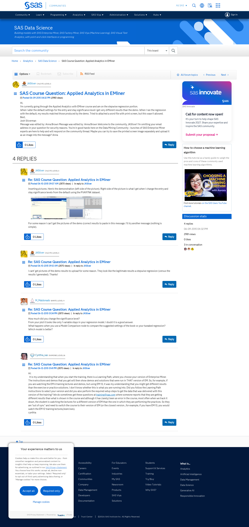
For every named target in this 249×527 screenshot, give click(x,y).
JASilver (31, 83)
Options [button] (23, 74)
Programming (57, 15)
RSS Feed (90, 73)
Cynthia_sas (41, 355)
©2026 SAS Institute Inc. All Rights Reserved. (119, 516)
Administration (118, 15)
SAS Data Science (47, 60)
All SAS (180, 5)
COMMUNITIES (57, 5)
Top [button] (21, 441)
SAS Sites (218, 5)
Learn (39, 15)
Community (21, 15)
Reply (171, 144)
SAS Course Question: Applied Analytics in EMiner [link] (88, 60)
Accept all (29, 490)
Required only (51, 490)
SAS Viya (96, 15)
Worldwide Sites (202, 5)
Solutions (139, 15)
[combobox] (95, 50)
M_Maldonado (42, 300)
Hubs (156, 15)
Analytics (78, 15)
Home (15, 60)
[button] (16, 94)
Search (194, 5)
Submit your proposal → (202, 134)
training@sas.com (105, 394)
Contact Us (210, 5)
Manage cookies (41, 501)
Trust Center (86, 516)
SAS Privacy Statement (56, 467)
